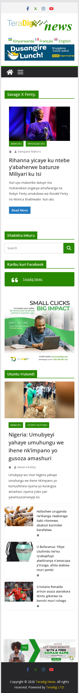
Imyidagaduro (36, 143)
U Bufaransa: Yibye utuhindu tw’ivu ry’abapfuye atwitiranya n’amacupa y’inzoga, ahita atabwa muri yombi (53, 558)
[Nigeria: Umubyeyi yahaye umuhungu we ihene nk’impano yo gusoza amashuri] (39, 400)
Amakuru (16, 143)
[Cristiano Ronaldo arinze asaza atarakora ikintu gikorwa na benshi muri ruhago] (19, 596)
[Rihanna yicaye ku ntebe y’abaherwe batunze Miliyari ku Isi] (39, 124)
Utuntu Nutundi (37, 425)
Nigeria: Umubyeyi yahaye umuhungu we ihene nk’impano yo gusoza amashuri (36, 446)
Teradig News (32, 279)
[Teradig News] (10, 72)
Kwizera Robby (26, 467)
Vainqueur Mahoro (29, 151)
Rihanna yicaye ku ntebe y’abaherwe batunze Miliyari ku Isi (39, 166)
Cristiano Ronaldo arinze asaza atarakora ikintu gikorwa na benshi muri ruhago (53, 594)
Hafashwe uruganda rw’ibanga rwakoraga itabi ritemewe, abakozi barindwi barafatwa (52, 520)
